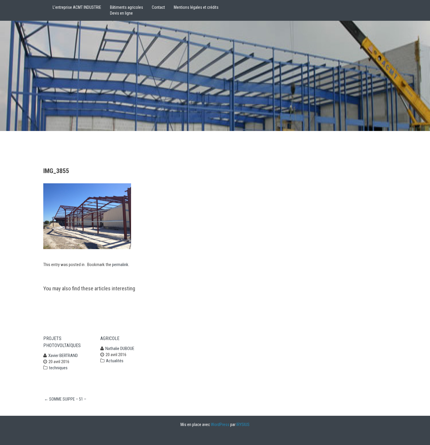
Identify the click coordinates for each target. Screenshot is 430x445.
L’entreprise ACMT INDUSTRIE (77, 7)
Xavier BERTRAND (63, 355)
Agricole (109, 338)
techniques (58, 367)
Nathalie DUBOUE (119, 348)
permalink (120, 264)
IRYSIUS (243, 424)
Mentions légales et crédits (196, 7)
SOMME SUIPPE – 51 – (65, 399)
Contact (158, 7)
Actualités (114, 360)
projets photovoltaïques (62, 342)
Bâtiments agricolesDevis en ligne (126, 10)
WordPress (220, 424)
